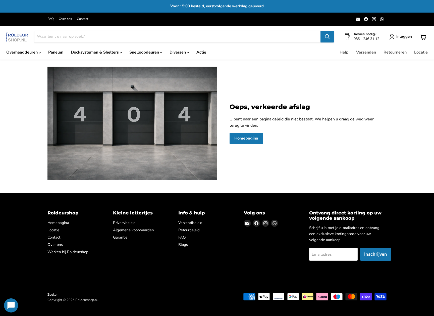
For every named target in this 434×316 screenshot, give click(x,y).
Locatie (421, 52)
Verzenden (366, 52)
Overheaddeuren (22, 52)
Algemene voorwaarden (133, 230)
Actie (201, 52)
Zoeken (52, 294)
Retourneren (395, 52)
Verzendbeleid (190, 222)
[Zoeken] (327, 36)
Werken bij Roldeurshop (67, 251)
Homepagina (246, 138)
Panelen (55, 52)
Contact (82, 19)
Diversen (178, 52)
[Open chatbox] (11, 305)
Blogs (183, 244)
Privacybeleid (124, 222)
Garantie (120, 237)
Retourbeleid (189, 230)
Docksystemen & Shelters (95, 52)
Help (344, 52)
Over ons (65, 19)
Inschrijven (375, 254)
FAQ (50, 19)
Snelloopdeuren (144, 52)
